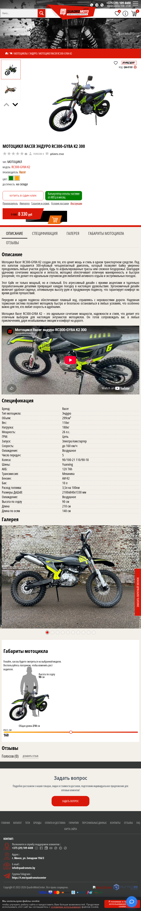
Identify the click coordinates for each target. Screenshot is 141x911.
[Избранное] (117, 13)
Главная (5, 823)
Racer (22, 172)
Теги (27, 823)
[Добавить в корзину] (55, 220)
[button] (15, 104)
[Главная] (6, 53)
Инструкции (76, 203)
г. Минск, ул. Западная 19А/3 (28, 858)
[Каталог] (11, 53)
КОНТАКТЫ (115, 823)
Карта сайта (70, 829)
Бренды (37, 823)
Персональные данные (94, 823)
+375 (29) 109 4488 (118, 3)
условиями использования (66, 906)
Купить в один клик (23, 195)
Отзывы (12, 242)
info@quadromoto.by (23, 867)
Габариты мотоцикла (106, 233)
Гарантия (74, 823)
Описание (14, 233)
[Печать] (135, 67)
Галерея (73, 233)
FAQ (138, 823)
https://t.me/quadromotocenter (29, 877)
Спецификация (45, 233)
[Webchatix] (131, 901)
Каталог (17, 823)
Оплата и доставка (55, 823)
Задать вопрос (70, 801)
